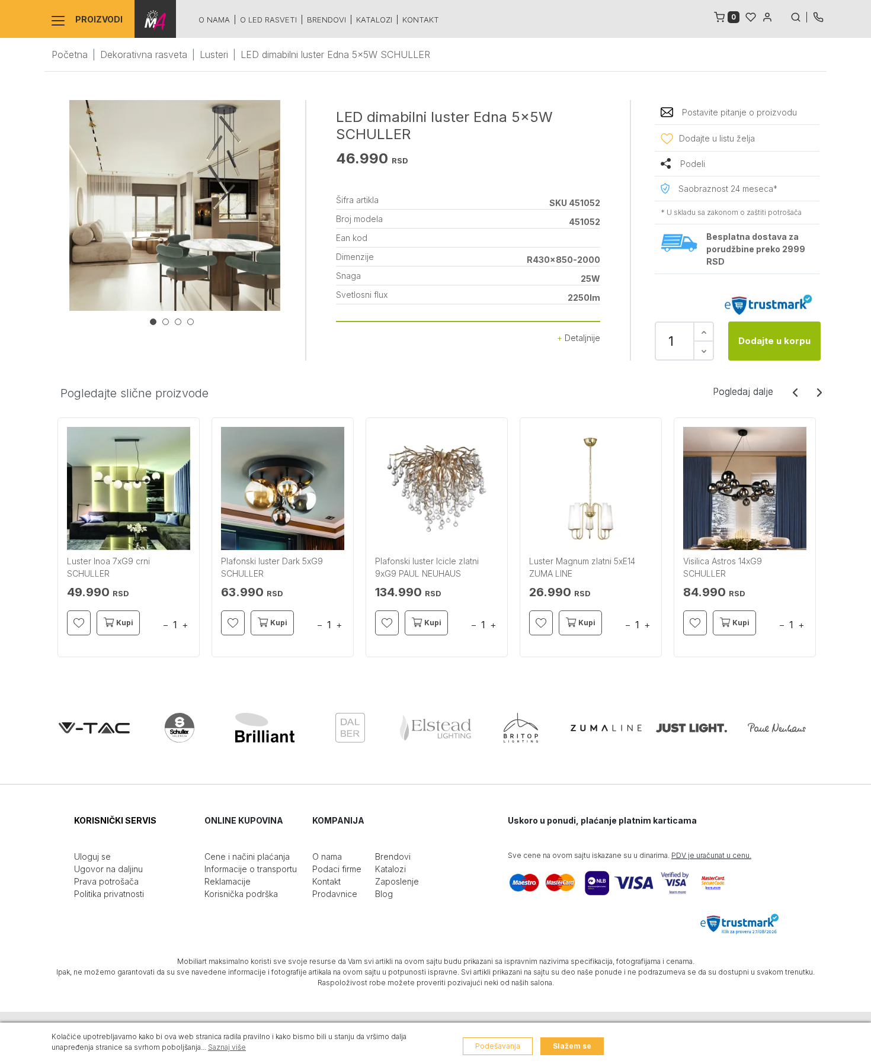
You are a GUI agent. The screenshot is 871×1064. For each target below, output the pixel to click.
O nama (214, 19)
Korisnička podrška (241, 894)
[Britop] (520, 727)
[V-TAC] (94, 727)
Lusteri (214, 54)
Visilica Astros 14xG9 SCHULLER (722, 567)
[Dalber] (350, 727)
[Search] (798, 16)
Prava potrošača (106, 881)
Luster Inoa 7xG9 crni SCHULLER (108, 567)
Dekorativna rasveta (143, 54)
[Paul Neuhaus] (776, 727)
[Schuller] (179, 727)
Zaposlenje (397, 881)
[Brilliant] (264, 727)
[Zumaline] (606, 727)
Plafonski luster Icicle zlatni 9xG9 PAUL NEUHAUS (427, 567)
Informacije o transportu (250, 869)
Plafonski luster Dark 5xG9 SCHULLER (272, 567)
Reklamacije (227, 881)
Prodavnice (334, 894)
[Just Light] (691, 727)
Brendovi (326, 19)
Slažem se (572, 1046)
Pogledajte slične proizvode (134, 393)
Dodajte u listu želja (717, 138)
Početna (70, 54)
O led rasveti (268, 19)
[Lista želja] (750, 16)
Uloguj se (92, 856)
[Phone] (818, 16)
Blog (384, 894)
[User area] (767, 16)
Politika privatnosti (109, 894)
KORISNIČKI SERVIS (115, 820)
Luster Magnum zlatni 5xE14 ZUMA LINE (582, 567)
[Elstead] (435, 727)
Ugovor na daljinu (108, 869)
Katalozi (374, 19)
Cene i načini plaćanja (247, 856)
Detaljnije (581, 338)
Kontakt (420, 19)
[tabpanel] (175, 205)
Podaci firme (336, 869)
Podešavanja (497, 1046)
